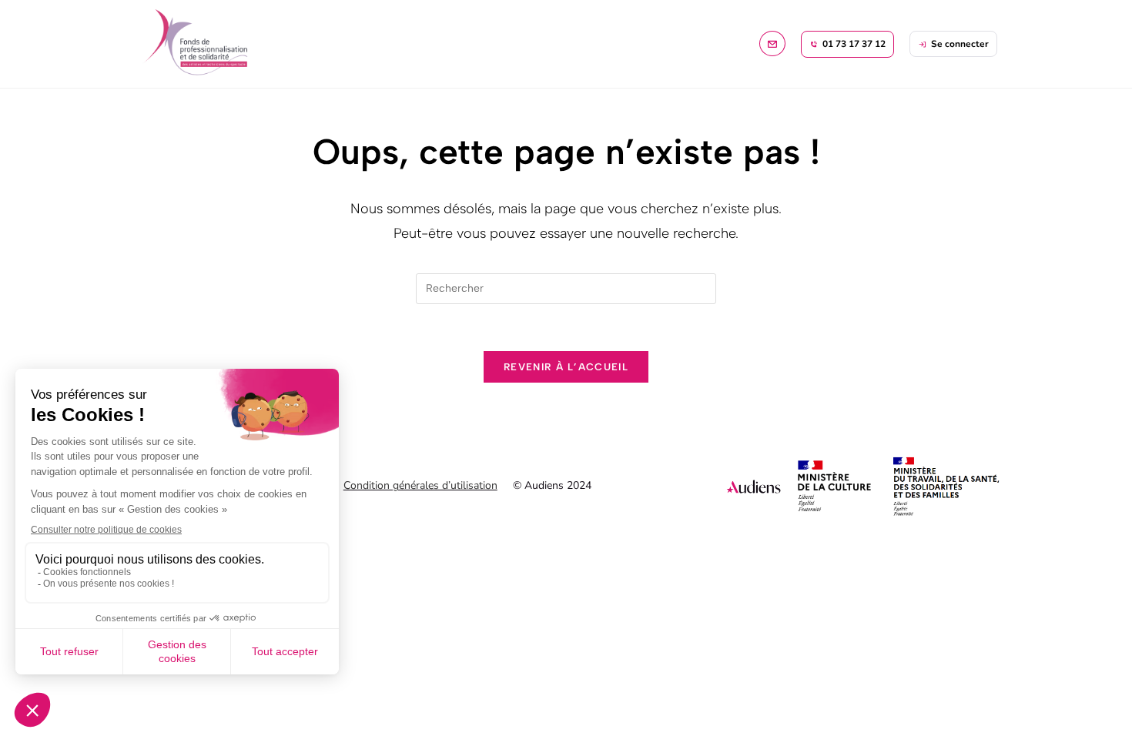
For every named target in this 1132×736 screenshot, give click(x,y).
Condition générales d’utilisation (420, 485)
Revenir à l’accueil (566, 367)
